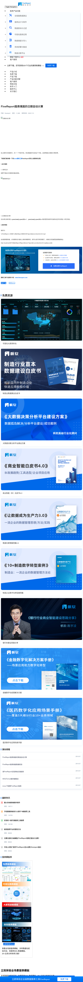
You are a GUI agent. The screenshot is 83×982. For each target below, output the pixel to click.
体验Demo (12, 283)
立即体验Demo (9, 944)
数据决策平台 (20, 53)
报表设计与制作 (21, 22)
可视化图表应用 (21, 34)
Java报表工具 (18, 158)
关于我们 (13, 91)
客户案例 (13, 59)
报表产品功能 (15, 11)
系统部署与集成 (21, 47)
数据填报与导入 (21, 40)
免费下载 (51, 65)
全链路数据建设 (21, 15)
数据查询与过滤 (21, 28)
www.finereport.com (21, 277)
